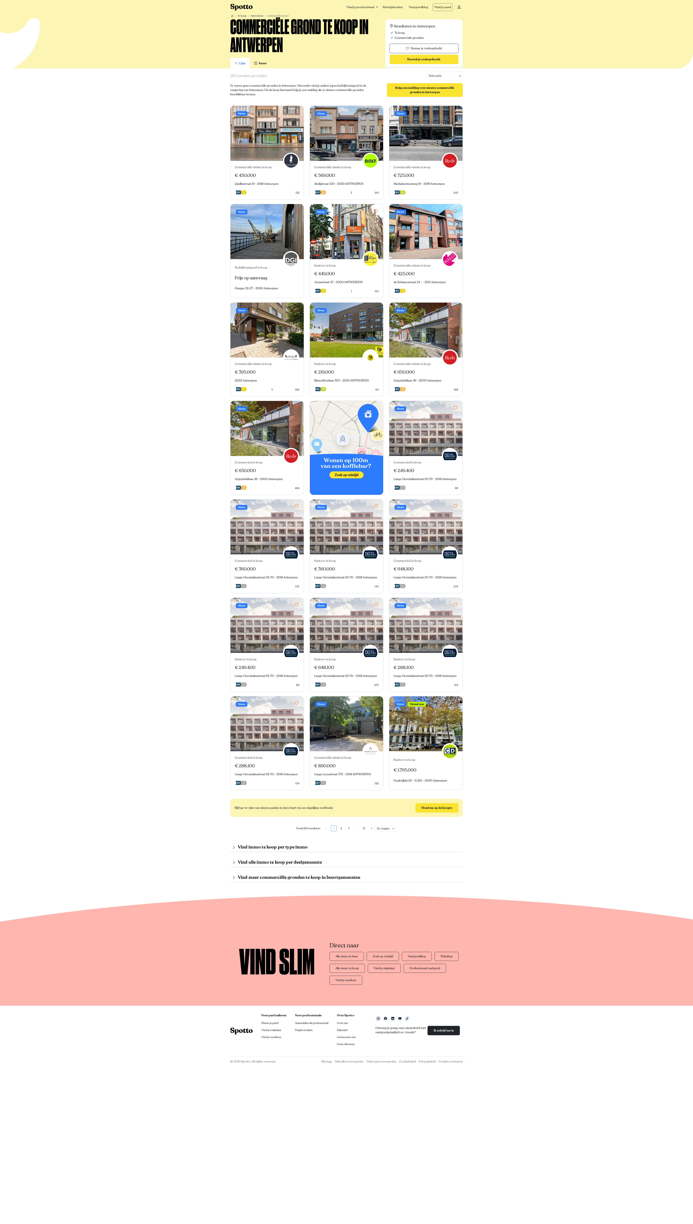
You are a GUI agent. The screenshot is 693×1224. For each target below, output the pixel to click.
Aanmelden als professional (311, 1023)
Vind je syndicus (345, 980)
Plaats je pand (269, 1023)
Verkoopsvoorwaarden (381, 1062)
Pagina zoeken (303, 1030)
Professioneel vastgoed (425, 968)
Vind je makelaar (384, 968)
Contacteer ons (346, 1037)
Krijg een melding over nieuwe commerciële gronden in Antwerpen (424, 90)
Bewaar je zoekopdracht (426, 48)
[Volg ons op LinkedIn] (393, 1019)
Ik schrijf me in (444, 1031)
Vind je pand (442, 7)
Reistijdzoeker (393, 7)
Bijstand (342, 1030)
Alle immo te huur (346, 956)
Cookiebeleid (407, 1062)
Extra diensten (346, 1044)
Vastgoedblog (418, 7)
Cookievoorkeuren (451, 1062)
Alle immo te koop (347, 968)
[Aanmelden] (459, 7)
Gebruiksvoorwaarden (349, 1062)
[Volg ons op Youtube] (400, 1019)
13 (364, 828)
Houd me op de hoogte (437, 808)
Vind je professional (360, 7)
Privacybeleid (427, 1062)
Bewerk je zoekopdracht (424, 59)
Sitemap (326, 1062)
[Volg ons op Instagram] (378, 1019)
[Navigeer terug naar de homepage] (241, 7)
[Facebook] (385, 1019)
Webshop (447, 956)
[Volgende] (371, 828)
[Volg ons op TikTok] (407, 1019)
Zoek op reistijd (383, 956)
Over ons (342, 1023)
